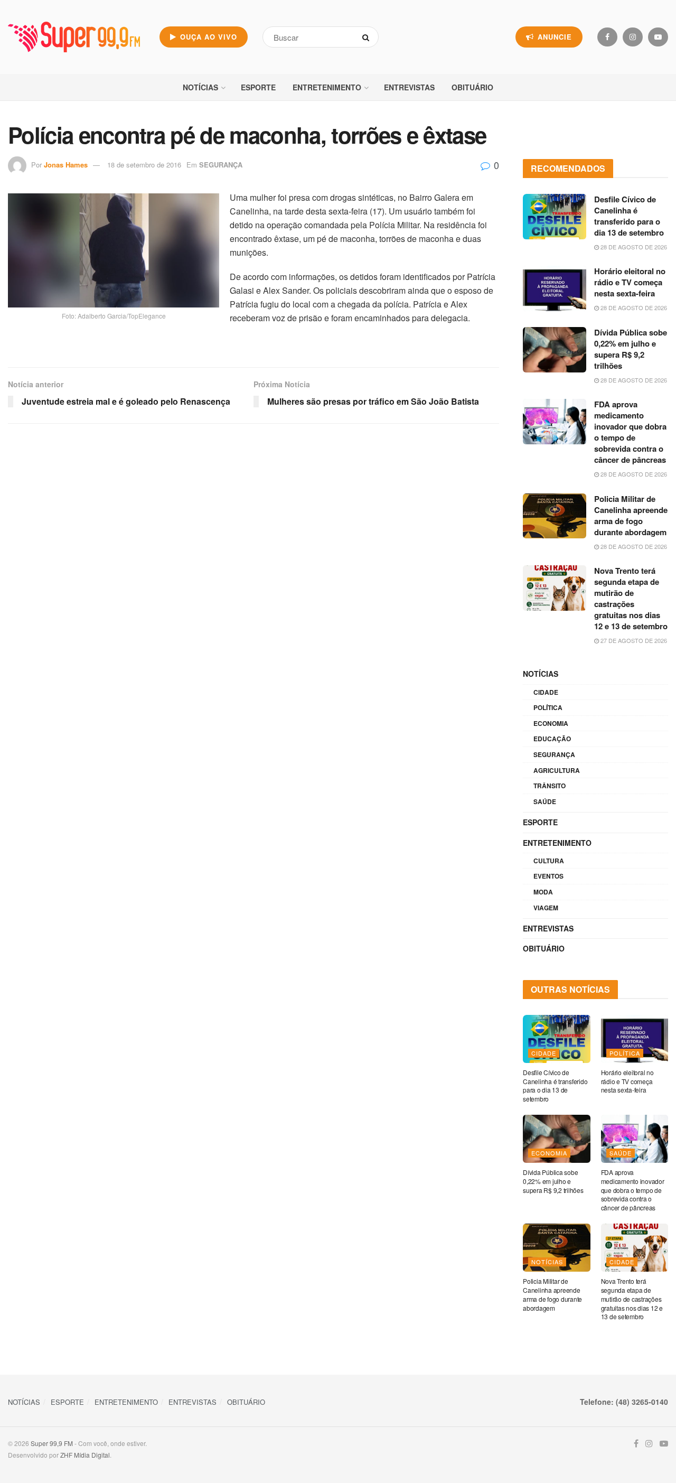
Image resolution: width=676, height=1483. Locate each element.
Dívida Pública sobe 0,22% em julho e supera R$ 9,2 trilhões (630, 349)
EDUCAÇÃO (552, 738)
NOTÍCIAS (200, 87)
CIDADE (545, 692)
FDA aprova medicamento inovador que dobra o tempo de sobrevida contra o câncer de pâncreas (630, 431)
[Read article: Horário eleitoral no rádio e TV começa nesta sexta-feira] (554, 288)
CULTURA (548, 860)
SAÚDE (544, 801)
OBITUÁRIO (472, 87)
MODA (543, 892)
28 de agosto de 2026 (633, 246)
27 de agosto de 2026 (633, 640)
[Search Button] (368, 37)
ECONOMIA (550, 723)
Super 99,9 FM (52, 1443)
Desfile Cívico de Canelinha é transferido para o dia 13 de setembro (629, 215)
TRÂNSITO (549, 785)
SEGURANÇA (220, 165)
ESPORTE (258, 87)
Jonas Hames (66, 165)
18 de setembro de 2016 (144, 165)
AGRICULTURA (556, 770)
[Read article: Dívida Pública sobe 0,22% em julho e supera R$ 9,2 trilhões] (554, 349)
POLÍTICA (547, 707)
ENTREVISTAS (409, 87)
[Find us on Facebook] (607, 36)
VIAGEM (545, 907)
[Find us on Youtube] (658, 36)
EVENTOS (548, 876)
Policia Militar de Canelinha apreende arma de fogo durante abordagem (631, 515)
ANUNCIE (553, 37)
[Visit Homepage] (74, 37)
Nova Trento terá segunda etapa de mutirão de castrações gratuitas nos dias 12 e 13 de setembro (631, 598)
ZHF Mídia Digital (85, 1454)
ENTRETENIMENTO (327, 87)
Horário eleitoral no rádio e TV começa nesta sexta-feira (629, 282)
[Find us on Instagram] (633, 36)
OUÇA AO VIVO (207, 37)
